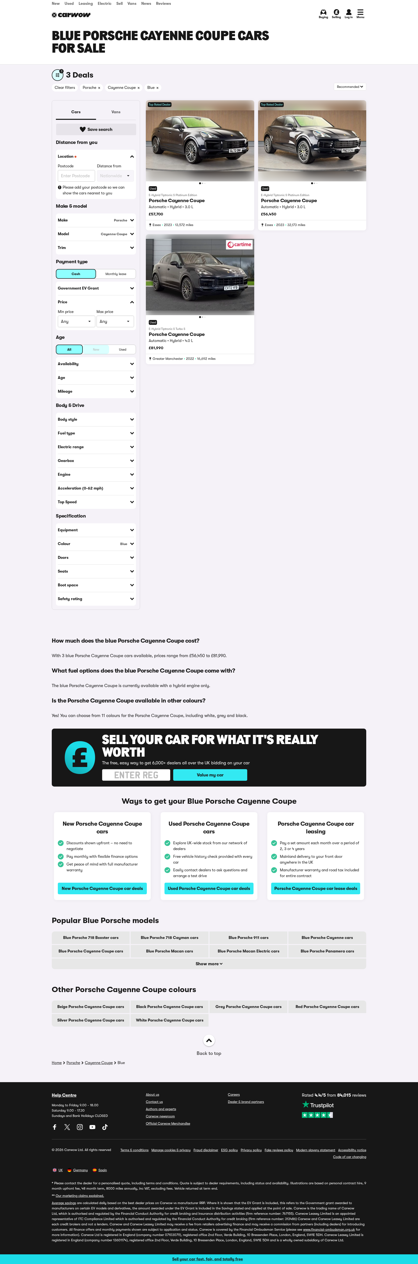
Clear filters (65, 87)
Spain (102, 1170)
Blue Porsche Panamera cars (327, 951)
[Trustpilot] (334, 1109)
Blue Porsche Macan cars (169, 951)
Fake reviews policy (279, 1150)
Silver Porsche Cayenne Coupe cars (90, 1020)
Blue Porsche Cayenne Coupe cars (91, 951)
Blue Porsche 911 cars (249, 938)
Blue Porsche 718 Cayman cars (169, 938)
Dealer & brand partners (246, 1102)
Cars (76, 112)
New (56, 3)
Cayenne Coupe (99, 1063)
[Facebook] (55, 1129)
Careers (234, 1094)
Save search (100, 129)
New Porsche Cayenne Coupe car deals (102, 888)
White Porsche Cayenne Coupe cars (169, 1020)
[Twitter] (67, 1129)
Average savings (64, 1203)
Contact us (154, 1102)
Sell (119, 3)
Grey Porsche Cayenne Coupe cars (249, 1007)
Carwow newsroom (160, 1116)
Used (69, 3)
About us (152, 1094)
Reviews (163, 3)
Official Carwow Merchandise (168, 1123)
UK (61, 1170)
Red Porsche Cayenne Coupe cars (327, 1007)
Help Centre (64, 1095)
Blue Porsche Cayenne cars (327, 938)
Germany (80, 1170)
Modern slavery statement (315, 1150)
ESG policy (229, 1150)
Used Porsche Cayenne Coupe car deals (209, 888)
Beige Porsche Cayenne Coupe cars (90, 1007)
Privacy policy (251, 1150)
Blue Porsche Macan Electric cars (248, 951)
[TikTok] (105, 1129)
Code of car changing (349, 1157)
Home (57, 1063)
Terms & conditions (134, 1150)
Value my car (210, 775)
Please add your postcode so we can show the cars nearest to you (94, 190)
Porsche (73, 1063)
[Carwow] (71, 15)
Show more (208, 963)
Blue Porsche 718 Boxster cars (91, 938)
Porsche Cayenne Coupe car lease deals (315, 888)
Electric (105, 3)
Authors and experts (161, 1109)
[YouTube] (93, 1129)
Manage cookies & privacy (171, 1150)
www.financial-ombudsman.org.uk (329, 1229)
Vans (131, 3)
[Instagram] (80, 1129)
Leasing (86, 3)
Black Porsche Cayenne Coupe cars (169, 1007)
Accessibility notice (352, 1150)
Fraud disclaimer (206, 1150)
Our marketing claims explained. (80, 1196)
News (146, 3)
